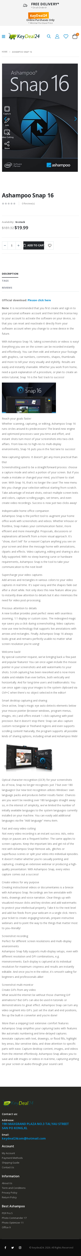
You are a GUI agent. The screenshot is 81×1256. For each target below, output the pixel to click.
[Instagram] (20, 1247)
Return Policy (9, 1197)
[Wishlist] (66, 36)
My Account (8, 1153)
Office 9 (6, 1227)
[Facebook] (5, 1247)
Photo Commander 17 (14, 1218)
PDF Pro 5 (7, 1213)
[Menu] (3, 36)
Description (10, 273)
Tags (5, 280)
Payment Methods (12, 1158)
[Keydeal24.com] (24, 36)
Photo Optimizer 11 (13, 1222)
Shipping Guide (10, 1162)
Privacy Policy (9, 1192)
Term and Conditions (14, 1188)
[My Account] (57, 36)
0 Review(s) (28, 203)
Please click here (39, 300)
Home (4, 52)
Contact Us (8, 1167)
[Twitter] (12, 1247)
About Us (7, 1183)
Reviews (7, 287)
